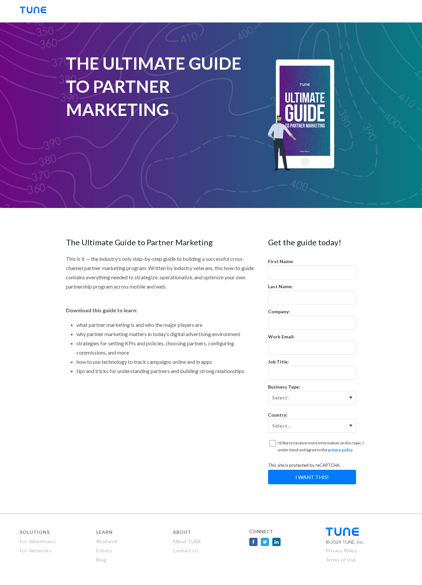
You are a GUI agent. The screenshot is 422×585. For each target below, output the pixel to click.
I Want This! (312, 477)
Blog (101, 560)
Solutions (35, 532)
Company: (279, 311)
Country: (277, 415)
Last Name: (280, 286)
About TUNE (187, 541)
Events (104, 550)
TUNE (36, 11)
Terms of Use (341, 560)
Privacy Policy (341, 550)
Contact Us (186, 550)
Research (107, 541)
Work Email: (281, 336)
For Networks (35, 550)
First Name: (281, 261)
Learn (104, 532)
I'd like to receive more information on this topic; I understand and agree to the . (321, 446)
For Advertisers (38, 541)
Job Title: (278, 361)
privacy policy (340, 449)
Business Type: (284, 387)
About (182, 532)
